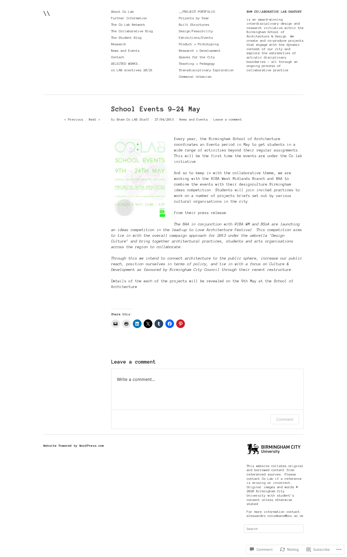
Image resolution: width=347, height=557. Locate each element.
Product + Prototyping (199, 44)
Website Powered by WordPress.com (73, 445)
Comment (284, 419)
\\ (46, 13)
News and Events (125, 50)
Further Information (129, 18)
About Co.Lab (122, 11)
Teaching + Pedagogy (197, 63)
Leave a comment (228, 119)
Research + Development (200, 50)
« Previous (73, 119)
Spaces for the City (197, 57)
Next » (94, 119)
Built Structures (194, 24)
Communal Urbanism (195, 76)
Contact (117, 57)
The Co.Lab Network (128, 24)
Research (118, 44)
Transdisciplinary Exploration (206, 70)
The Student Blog (126, 37)
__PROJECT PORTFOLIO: (198, 11)
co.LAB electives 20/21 (132, 70)
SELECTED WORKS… (125, 63)
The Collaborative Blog (132, 31)
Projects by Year (194, 18)
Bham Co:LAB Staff (133, 119)
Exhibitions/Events (196, 37)
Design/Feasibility (196, 31)
